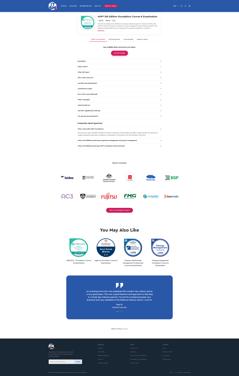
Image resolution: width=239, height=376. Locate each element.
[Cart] (189, 6)
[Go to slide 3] (120, 311)
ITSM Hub (55, 372)
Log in (164, 348)
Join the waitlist (119, 53)
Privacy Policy (134, 363)
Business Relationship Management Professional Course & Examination (133, 263)
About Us (98, 6)
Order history (167, 359)
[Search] (181, 6)
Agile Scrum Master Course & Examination (105, 262)
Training (63, 6)
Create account (167, 351)
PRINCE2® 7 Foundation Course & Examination (79, 262)
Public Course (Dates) (98, 39)
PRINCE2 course (122, 329)
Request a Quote (110, 6)
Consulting (73, 6)
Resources (133, 351)
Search (78, 361)
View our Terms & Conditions (78, 372)
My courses (166, 355)
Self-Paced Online (114, 39)
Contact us (133, 348)
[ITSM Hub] (71, 346)
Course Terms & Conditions (138, 355)
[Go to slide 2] (118, 311)
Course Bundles (128, 39)
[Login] (185, 6)
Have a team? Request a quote (119, 210)
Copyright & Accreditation (138, 359)
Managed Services (86, 6)
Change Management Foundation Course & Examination (160, 263)
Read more (101, 30)
